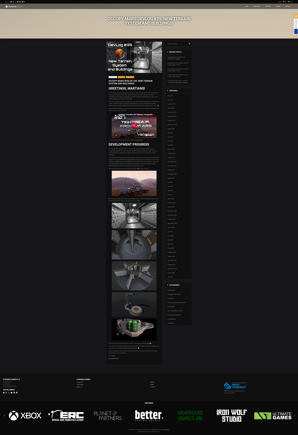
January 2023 (171, 108)
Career (152, 384)
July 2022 (170, 133)
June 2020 (170, 236)
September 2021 (172, 174)
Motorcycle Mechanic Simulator (176, 302)
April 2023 (170, 100)
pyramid (122, 77)
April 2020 (170, 244)
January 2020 (171, 256)
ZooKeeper (170, 323)
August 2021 (171, 178)
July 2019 (170, 277)
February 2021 (171, 203)
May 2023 (170, 96)
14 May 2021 (113, 77)
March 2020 (170, 248)
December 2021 (172, 161)
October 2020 (171, 219)
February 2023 (171, 104)
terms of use (155, 429)
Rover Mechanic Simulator (175, 311)
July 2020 (170, 231)
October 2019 (171, 264)
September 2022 (172, 124)
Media (152, 382)
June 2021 (170, 186)
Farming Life (171, 298)
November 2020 (172, 215)
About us (79, 387)
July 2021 (170, 182)
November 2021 (172, 166)
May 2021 (170, 190)
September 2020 (172, 223)
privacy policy (165, 429)
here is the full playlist (137, 140)
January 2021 (171, 207)
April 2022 (170, 145)
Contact (152, 387)
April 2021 (170, 194)
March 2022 (170, 149)
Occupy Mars (130, 77)
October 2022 (171, 120)
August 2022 (171, 128)
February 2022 (171, 153)
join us (123, 353)
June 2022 (170, 137)
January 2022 (171, 157)
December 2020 (172, 211)
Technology (80, 384)
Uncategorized (171, 319)
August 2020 (171, 227)
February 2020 (171, 252)
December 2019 (172, 260)
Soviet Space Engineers (174, 315)
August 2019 (171, 273)
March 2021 (170, 198)
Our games (80, 382)
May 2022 (170, 141)
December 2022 (172, 112)
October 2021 (171, 170)
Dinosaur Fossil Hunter (174, 294)
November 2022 (172, 116)
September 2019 (172, 268)
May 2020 (170, 240)
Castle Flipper (171, 290)
